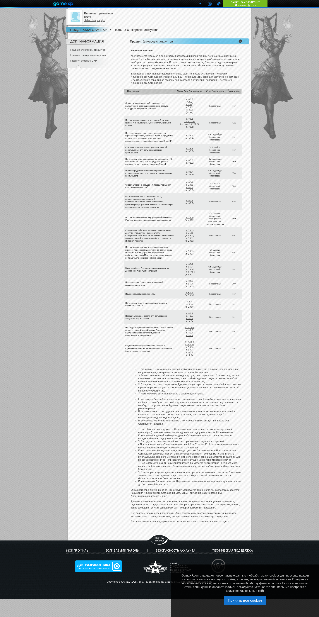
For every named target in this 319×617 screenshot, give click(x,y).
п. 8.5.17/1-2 (189, 121)
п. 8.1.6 (189, 281)
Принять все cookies (245, 600)
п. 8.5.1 (189, 119)
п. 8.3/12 (189, 107)
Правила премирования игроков (88, 55)
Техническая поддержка (232, 550)
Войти (87, 17)
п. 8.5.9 (189, 200)
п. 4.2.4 (189, 313)
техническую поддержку (214, 516)
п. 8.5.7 (189, 172)
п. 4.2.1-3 (189, 327)
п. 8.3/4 (189, 264)
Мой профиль (77, 550)
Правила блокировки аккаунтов (87, 49)
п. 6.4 (189, 302)
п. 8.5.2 (189, 352)
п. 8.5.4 (189, 136)
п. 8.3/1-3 (189, 342)
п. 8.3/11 (189, 185)
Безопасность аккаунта (175, 550)
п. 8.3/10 (189, 347)
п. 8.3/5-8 (189, 344)
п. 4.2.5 (189, 316)
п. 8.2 (189, 102)
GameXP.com (129, 581)
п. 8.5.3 (189, 335)
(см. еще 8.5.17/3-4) (189, 124)
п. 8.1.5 (189, 318)
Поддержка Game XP (88, 30)
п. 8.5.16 (189, 292)
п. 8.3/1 (189, 182)
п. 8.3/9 (189, 104)
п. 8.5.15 (189, 284)
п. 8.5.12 (189, 238)
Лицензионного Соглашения (146, 76)
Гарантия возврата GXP (83, 60)
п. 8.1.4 (189, 333)
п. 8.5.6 (189, 160)
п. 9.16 (189, 304)
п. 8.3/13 (189, 230)
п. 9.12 (189, 110)
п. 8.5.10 (189, 217)
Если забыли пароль (122, 550)
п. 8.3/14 (189, 350)
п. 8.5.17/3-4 (189, 272)
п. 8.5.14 (189, 267)
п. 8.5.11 (189, 233)
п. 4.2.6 (189, 330)
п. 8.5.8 (189, 187)
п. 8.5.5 (189, 149)
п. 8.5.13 (189, 251)
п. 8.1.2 (189, 99)
